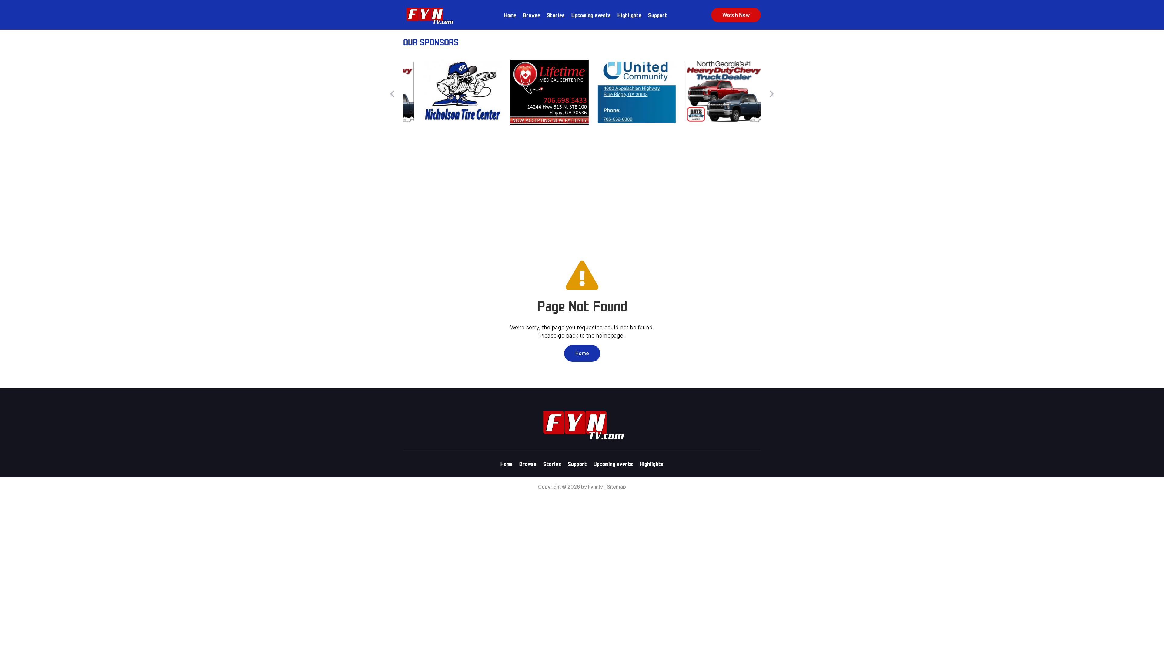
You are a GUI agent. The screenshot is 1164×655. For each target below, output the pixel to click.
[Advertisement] (582, 188)
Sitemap (616, 487)
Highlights (629, 14)
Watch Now (736, 15)
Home (510, 14)
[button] (772, 94)
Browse (531, 14)
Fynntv (595, 487)
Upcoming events (591, 14)
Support (657, 14)
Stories (556, 14)
